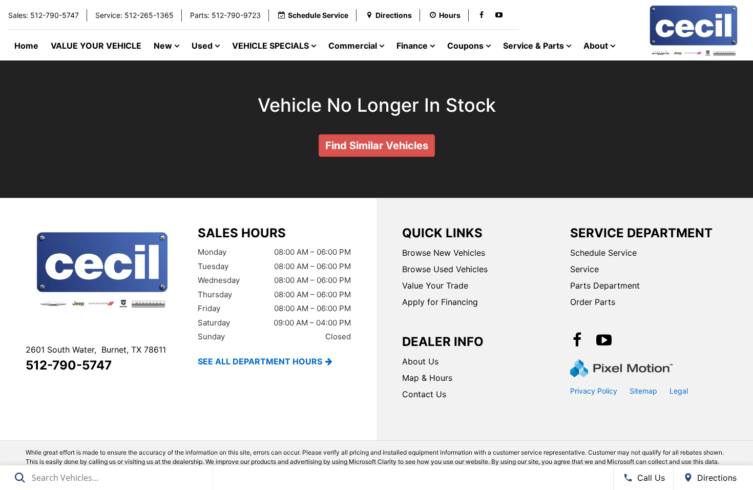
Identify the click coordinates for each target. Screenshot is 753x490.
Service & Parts (534, 45)
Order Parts (592, 302)
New (164, 45)
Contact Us (424, 394)
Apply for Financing (440, 302)
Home (26, 45)
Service (584, 269)
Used (203, 45)
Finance (413, 45)
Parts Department (605, 285)
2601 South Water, (96, 349)
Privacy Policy (593, 390)
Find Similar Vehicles (376, 145)
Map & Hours (427, 378)
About (596, 45)
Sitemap (643, 390)
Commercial (353, 45)
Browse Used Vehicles (445, 269)
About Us (420, 361)
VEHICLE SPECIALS (271, 45)
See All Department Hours (260, 361)
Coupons (466, 45)
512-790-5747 (69, 365)
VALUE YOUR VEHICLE (96, 45)
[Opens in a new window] (481, 15)
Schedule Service (603, 253)
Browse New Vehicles (443, 253)
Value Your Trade (435, 285)
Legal (679, 390)
